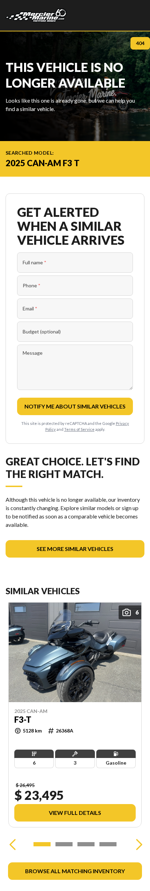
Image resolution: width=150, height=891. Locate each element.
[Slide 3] (86, 844)
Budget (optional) (42, 331)
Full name (34, 262)
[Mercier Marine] (36, 15)
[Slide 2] (64, 844)
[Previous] (13, 844)
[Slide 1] (42, 844)
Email (30, 308)
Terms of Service (79, 429)
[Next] (137, 844)
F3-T (22, 719)
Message (33, 353)
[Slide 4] (108, 844)
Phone (31, 285)
